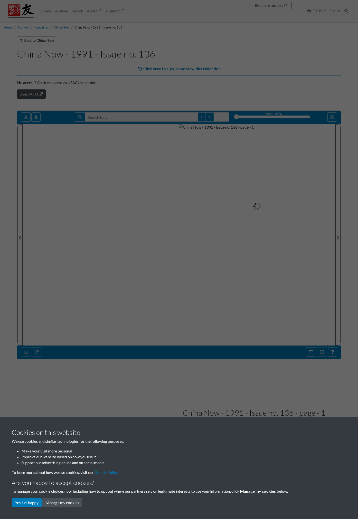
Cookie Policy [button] (106, 472)
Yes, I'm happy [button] (26, 502)
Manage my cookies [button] (62, 502)
